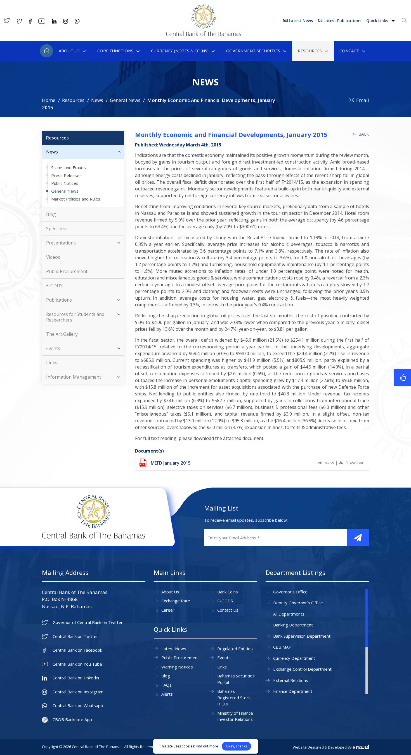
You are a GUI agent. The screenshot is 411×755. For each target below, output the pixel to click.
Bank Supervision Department (301, 636)
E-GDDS (54, 286)
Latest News (300, 20)
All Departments (288, 614)
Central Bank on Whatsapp (78, 705)
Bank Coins (227, 592)
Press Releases (66, 175)
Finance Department (292, 691)
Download (354, 462)
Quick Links (377, 20)
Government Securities (253, 50)
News (97, 100)
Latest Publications (341, 20)
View (329, 462)
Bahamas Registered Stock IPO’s (234, 697)
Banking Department (293, 625)
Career (167, 610)
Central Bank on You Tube (77, 664)
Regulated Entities (235, 648)
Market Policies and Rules (75, 199)
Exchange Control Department (302, 669)
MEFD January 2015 (171, 463)
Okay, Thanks (236, 746)
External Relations (290, 680)
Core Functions (115, 50)
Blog (51, 214)
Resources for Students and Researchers (75, 317)
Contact (349, 50)
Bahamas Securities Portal (236, 679)
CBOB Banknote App (72, 719)
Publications (59, 300)
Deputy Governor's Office (298, 602)
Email (362, 100)
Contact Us (227, 610)
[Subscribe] (358, 537)
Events (53, 348)
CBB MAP (282, 647)
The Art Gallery (62, 334)
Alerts (167, 694)
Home (46, 50)
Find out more (207, 746)
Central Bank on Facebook (77, 650)
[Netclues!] (361, 747)
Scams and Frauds (68, 167)
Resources (310, 50)
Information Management (73, 377)
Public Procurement (67, 271)
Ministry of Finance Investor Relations (235, 716)
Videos (53, 257)
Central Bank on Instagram (78, 692)
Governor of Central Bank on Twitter (88, 622)
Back (363, 134)
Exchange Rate (175, 600)
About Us (69, 50)
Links (51, 363)
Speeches (56, 228)
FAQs (166, 685)
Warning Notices (177, 667)
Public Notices (64, 183)
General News (125, 100)
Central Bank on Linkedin (76, 678)
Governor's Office (290, 592)
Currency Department (294, 658)
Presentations (61, 243)
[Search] (404, 20)
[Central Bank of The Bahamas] (203, 34)
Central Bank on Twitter (75, 636)
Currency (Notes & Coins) (180, 50)
